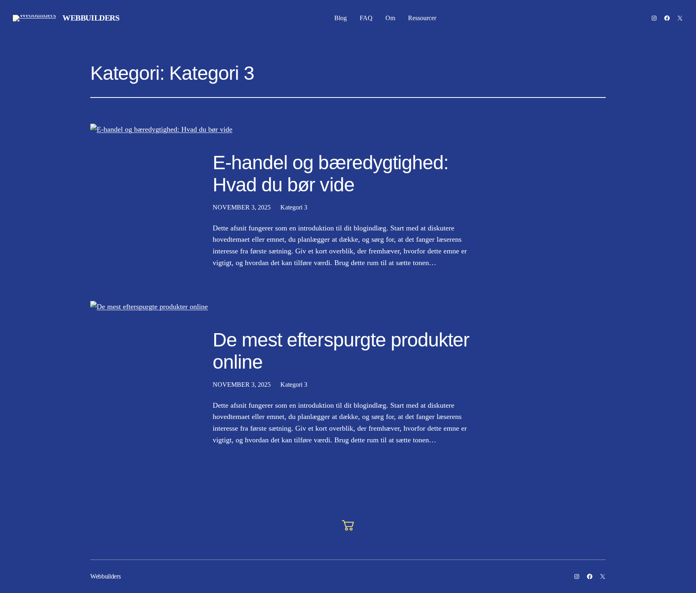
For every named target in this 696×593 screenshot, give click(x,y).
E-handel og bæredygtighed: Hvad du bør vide (330, 173)
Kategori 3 (293, 207)
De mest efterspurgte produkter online (341, 351)
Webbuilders (91, 17)
